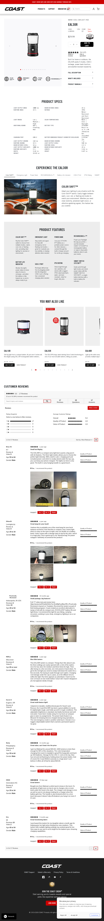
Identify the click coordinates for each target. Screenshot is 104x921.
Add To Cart (87, 44)
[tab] (9, 175)
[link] (73, 52)
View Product (21, 365)
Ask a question (83, 55)
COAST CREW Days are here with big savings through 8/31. (52, 2)
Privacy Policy (58, 872)
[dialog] (79, 908)
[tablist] (52, 175)
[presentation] (42, 480)
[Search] (73, 9)
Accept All (74, 915)
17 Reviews (24, 394)
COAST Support (29, 872)
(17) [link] (84, 52)
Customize (94, 915)
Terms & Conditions (73, 872)
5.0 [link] (81, 52)
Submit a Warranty (44, 872)
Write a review (70, 55)
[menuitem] (86, 440)
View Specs (90, 30)
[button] (31, 370)
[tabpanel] (52, 196)
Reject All (63, 915)
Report (54, 512)
